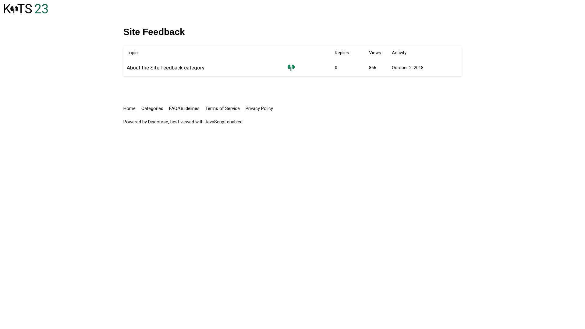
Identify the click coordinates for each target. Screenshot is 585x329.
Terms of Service (222, 108)
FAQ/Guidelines (184, 108)
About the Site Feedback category (165, 68)
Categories (152, 108)
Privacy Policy (259, 108)
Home (129, 108)
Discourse (158, 122)
